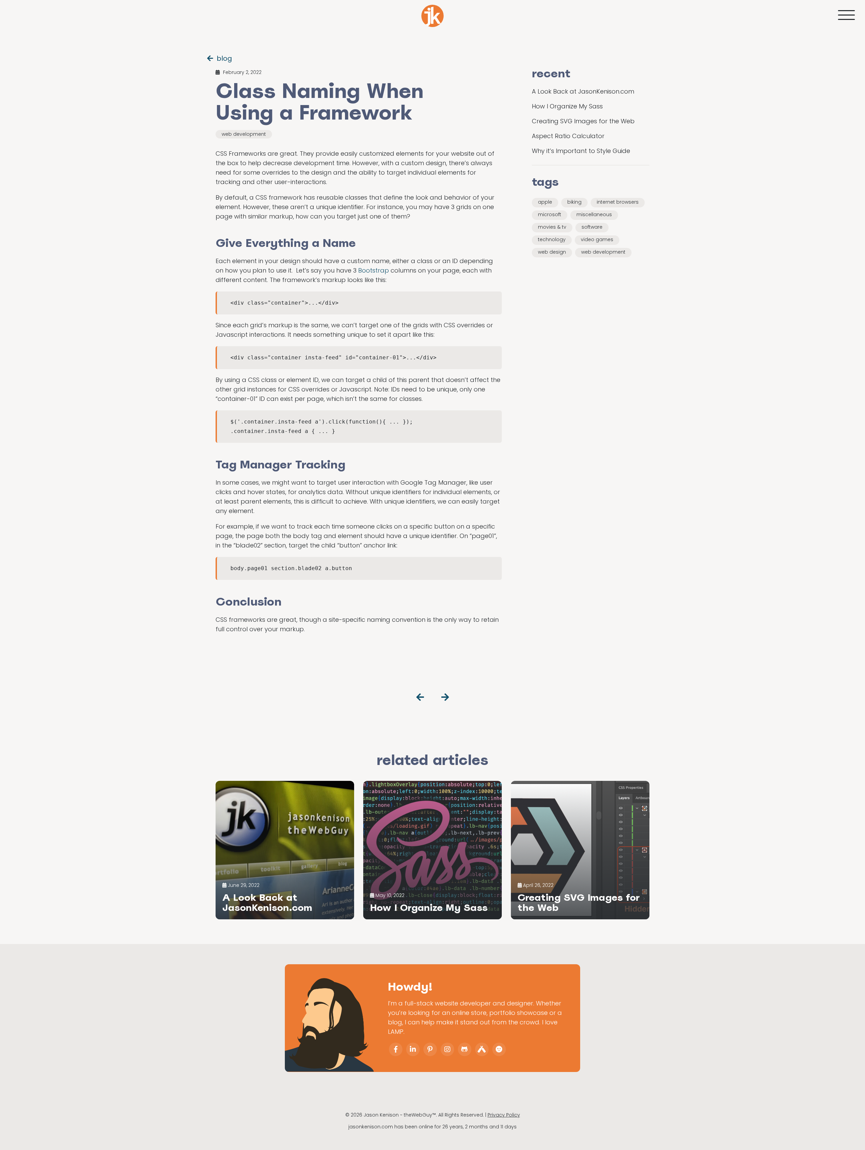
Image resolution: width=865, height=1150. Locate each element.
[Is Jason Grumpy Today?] (499, 1049)
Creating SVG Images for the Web (583, 121)
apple (545, 202)
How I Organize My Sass (567, 106)
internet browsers (618, 202)
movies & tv (552, 227)
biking (574, 202)
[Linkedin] (413, 1049)
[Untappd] (482, 1049)
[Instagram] (447, 1049)
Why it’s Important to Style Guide (581, 151)
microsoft (549, 214)
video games (597, 239)
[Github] (464, 1049)
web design (552, 252)
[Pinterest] (430, 1049)
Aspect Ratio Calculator (568, 136)
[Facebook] (395, 1049)
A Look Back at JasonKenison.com (583, 91)
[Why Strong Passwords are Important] (420, 697)
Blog (224, 58)
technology (552, 239)
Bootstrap (373, 270)
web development (244, 134)
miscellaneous (594, 214)
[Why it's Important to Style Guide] (445, 697)
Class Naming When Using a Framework (319, 101)
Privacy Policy (504, 1114)
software (592, 227)
